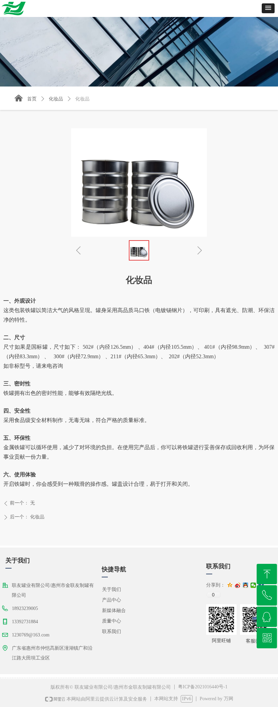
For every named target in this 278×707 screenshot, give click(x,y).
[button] (268, 8)
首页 (32, 98)
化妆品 (56, 98)
